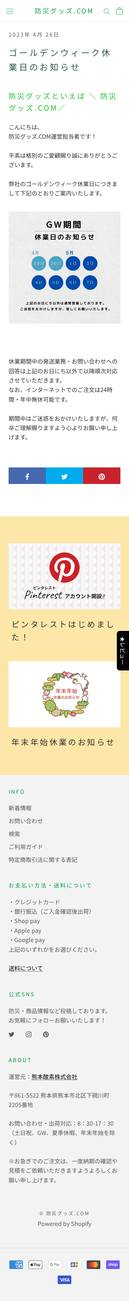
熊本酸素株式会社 (54, 1076)
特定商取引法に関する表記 (43, 859)
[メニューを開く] (10, 11)
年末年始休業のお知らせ (63, 741)
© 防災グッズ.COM (64, 1213)
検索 (14, 833)
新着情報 (20, 807)
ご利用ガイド (26, 846)
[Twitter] (11, 1033)
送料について (26, 968)
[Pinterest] (46, 1033)
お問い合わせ (26, 820)
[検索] (107, 10)
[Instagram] (29, 1033)
